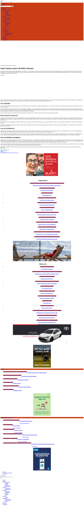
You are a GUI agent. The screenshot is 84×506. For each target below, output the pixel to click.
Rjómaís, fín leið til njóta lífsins (47, 293)
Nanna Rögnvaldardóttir (22, 441)
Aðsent (4, 37)
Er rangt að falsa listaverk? (47, 288)
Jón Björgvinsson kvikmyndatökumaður (47, 205)
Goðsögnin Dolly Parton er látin (47, 278)
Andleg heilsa (7, 18)
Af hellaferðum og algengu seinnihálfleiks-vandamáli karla (42, 444)
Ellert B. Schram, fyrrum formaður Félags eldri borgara (47, 234)
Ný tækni (7, 25)
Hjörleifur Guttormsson (47, 195)
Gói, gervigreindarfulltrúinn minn (25, 421)
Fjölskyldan (7, 22)
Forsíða (4, 8)
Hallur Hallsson (3, 152)
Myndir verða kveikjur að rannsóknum (47, 298)
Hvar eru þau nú (9, 152)
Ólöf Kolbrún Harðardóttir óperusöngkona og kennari (46, 239)
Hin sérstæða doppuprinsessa (47, 269)
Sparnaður (7, 14)
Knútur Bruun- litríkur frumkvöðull (47, 219)
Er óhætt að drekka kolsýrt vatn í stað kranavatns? (47, 283)
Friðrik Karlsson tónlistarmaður (47, 190)
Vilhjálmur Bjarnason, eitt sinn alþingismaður (47, 224)
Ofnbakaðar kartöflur (17, 390)
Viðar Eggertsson (26, 437)
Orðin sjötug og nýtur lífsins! (22, 379)
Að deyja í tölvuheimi (18, 430)
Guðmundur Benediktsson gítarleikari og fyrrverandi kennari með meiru (47, 185)
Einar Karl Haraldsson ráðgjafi (47, 209)
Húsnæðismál (7, 23)
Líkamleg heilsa (8, 19)
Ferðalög (6, 30)
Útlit (6, 27)
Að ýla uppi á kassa (16, 425)
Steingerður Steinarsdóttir (24, 423)
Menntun (6, 26)
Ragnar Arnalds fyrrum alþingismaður (46, 229)
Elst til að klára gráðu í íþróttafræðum (28, 376)
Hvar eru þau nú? (15, 152)
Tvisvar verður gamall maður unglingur (29, 434)
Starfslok (7, 11)
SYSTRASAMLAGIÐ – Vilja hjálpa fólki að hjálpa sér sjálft (47, 312)
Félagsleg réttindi (8, 33)
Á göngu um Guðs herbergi (47, 308)
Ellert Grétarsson (35, 446)
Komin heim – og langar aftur (23, 439)
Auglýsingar (5, 40)
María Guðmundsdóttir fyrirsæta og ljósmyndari (47, 214)
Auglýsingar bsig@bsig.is (7, 472)
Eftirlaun (6, 12)
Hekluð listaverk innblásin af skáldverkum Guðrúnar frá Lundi (47, 274)
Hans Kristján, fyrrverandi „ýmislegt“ (47, 200)
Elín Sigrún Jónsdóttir (18, 432)
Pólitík (6, 35)
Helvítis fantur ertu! (47, 303)
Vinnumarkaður (8, 15)
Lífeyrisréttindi (8, 34)
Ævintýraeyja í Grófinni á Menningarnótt (47, 317)
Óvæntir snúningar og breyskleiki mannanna (47, 322)
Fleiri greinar (10, 417)
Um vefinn (5, 38)
